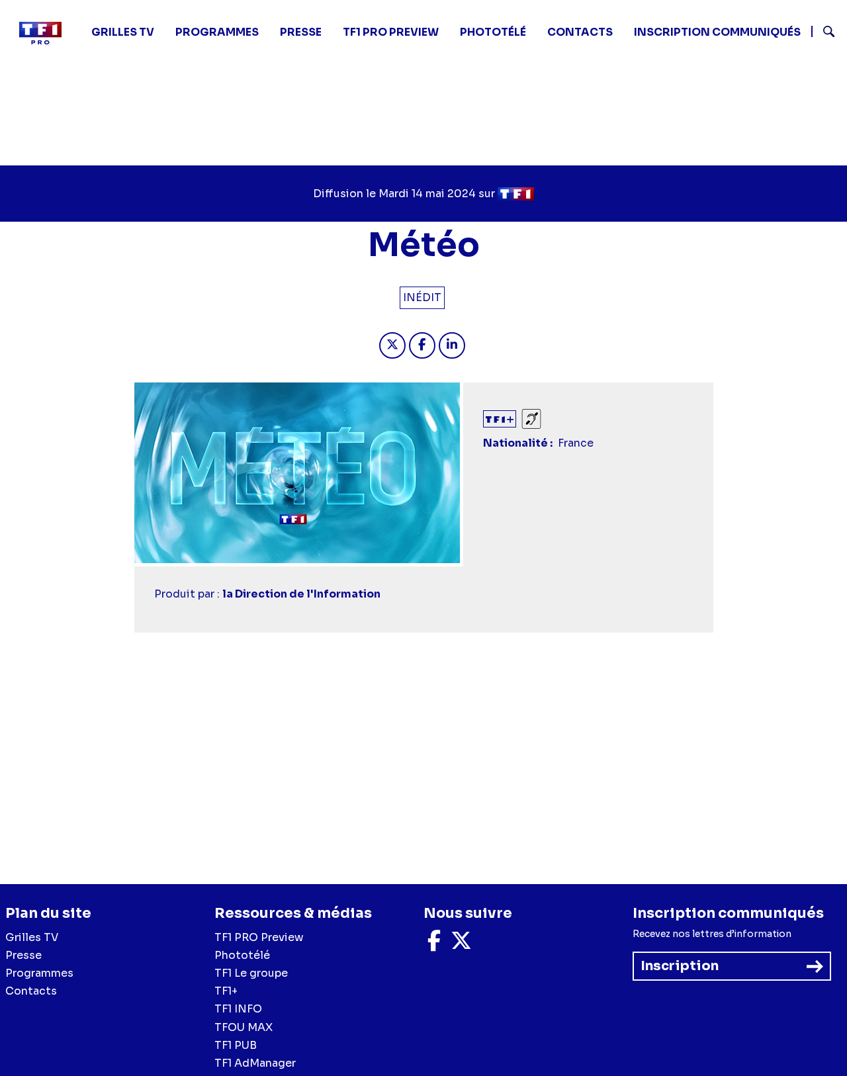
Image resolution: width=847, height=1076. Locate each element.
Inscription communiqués (717, 32)
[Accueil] (46, 33)
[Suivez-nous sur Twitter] (461, 945)
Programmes (39, 973)
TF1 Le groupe (251, 973)
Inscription (680, 966)
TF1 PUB (235, 1045)
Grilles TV (122, 32)
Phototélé (493, 32)
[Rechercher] (823, 33)
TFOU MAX (243, 1027)
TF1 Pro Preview (391, 32)
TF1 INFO (238, 1009)
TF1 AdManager (255, 1063)
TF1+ (226, 991)
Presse (301, 32)
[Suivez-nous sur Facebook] (434, 945)
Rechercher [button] (823, 31)
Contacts (31, 991)
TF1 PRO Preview (259, 937)
